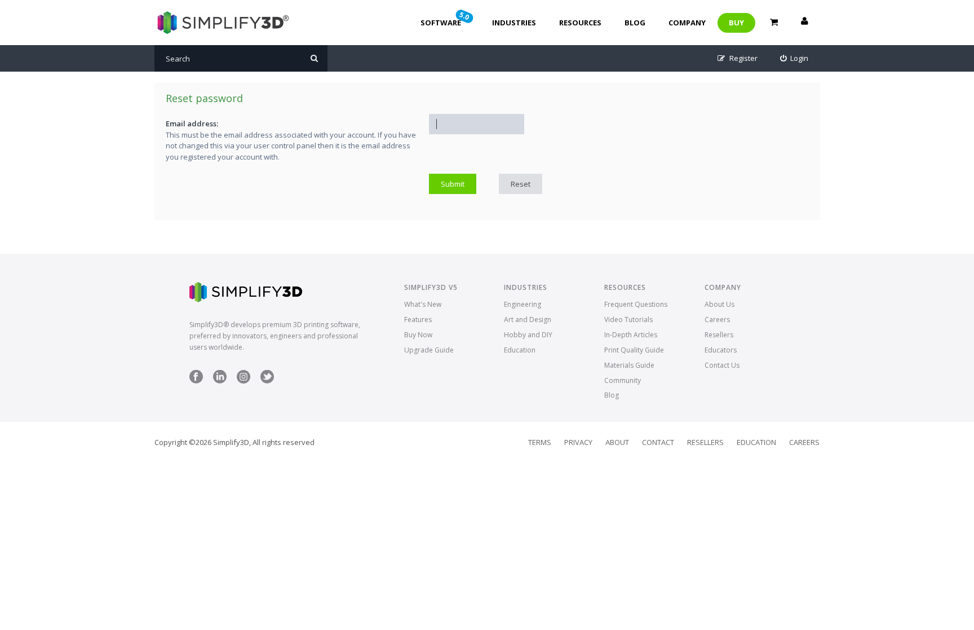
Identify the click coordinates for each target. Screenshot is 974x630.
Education (519, 350)
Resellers (719, 335)
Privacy (578, 442)
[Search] (314, 58)
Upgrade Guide (429, 350)
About (617, 442)
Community (622, 380)
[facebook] (196, 381)
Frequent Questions (635, 304)
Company (687, 22)
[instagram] (243, 381)
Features (418, 319)
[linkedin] (220, 381)
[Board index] (221, 22)
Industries (514, 22)
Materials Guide (629, 365)
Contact (658, 442)
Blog (635, 22)
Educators (721, 350)
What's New (422, 304)
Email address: (192, 123)
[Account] (804, 22)
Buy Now (418, 335)
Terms (539, 442)
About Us (719, 304)
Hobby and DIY (528, 335)
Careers (717, 319)
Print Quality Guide (634, 350)
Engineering (522, 304)
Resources (580, 22)
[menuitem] (794, 58)
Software (445, 19)
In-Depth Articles (630, 335)
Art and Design (527, 319)
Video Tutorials (628, 319)
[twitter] (267, 381)
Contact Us (722, 365)
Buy (736, 22)
